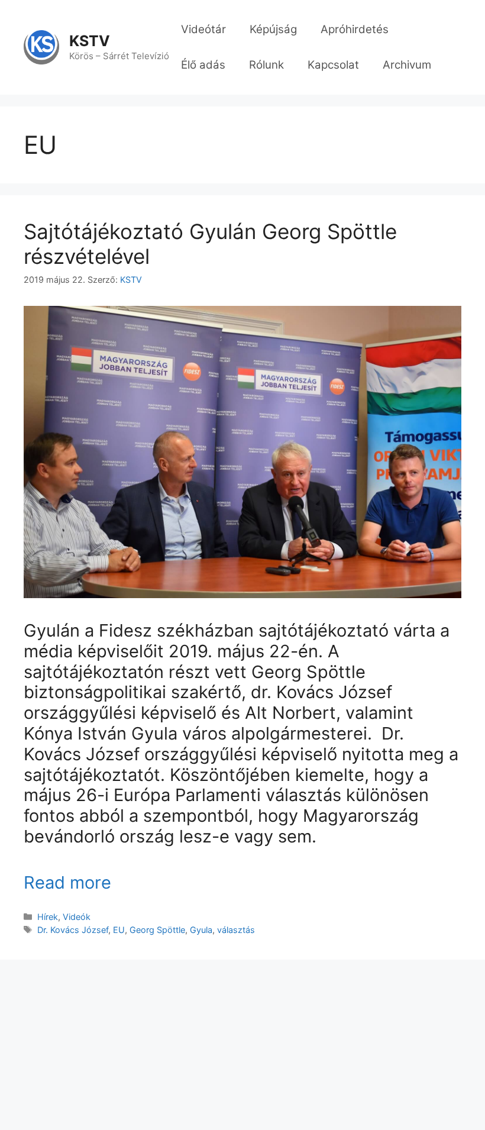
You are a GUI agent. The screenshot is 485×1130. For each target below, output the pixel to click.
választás (236, 930)
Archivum (407, 65)
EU (119, 930)
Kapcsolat (333, 65)
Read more (67, 882)
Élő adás (203, 65)
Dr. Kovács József (72, 930)
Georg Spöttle (157, 930)
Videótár (203, 29)
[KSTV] (41, 47)
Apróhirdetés (355, 29)
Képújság (273, 29)
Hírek (47, 917)
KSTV (89, 41)
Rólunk (266, 65)
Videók (76, 917)
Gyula (201, 930)
